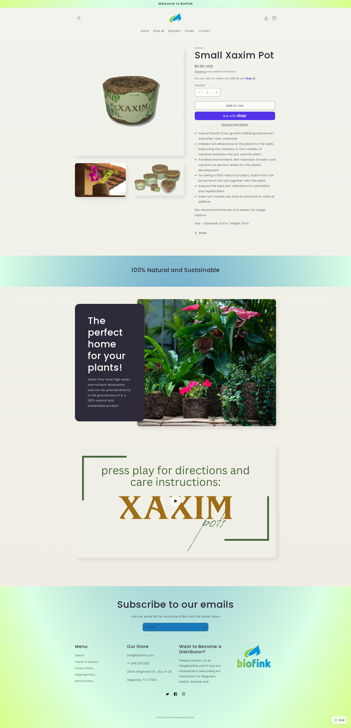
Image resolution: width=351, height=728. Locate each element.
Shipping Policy (85, 674)
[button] (79, 18)
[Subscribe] (204, 627)
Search (80, 655)
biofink (169, 717)
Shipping (200, 71)
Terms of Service (87, 662)
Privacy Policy (84, 668)
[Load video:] (175, 501)
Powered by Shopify (183, 717)
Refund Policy (84, 681)
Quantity (200, 85)
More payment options (235, 124)
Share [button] (203, 233)
